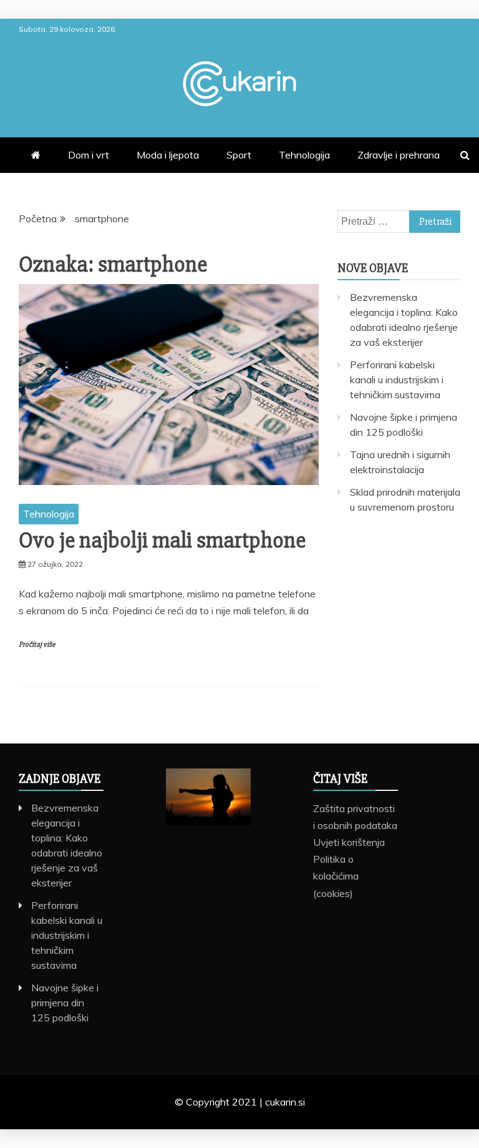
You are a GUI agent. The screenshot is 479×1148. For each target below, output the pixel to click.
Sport (238, 155)
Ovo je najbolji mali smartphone (162, 540)
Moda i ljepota (168, 155)
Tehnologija (304, 155)
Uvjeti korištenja (349, 842)
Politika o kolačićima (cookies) (336, 876)
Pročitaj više (37, 644)
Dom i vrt (88, 155)
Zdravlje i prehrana (398, 155)
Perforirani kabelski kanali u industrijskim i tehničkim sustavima (396, 379)
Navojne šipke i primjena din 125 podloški (65, 1002)
